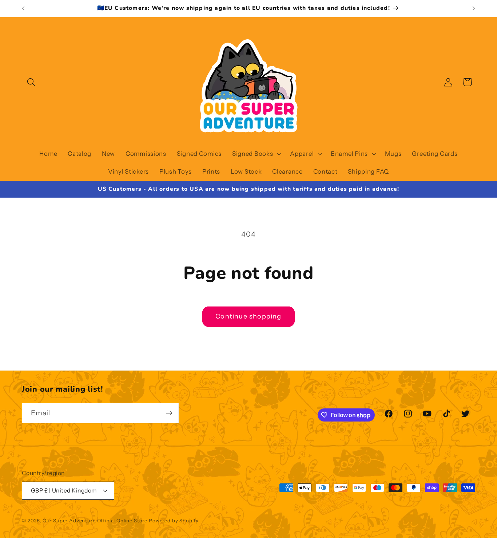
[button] (31, 82)
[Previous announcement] (23, 8)
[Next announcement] (474, 8)
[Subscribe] (169, 413)
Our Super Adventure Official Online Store (95, 520)
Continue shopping (248, 316)
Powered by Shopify (174, 520)
